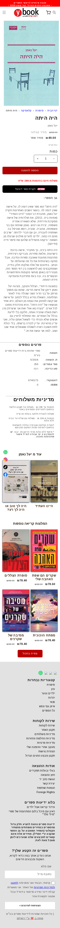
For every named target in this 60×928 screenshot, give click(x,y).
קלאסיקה (26, 110)
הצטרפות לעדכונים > (30, 905)
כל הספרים (48, 710)
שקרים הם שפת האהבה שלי (44, 577)
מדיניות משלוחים (44, 734)
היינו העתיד (44, 506)
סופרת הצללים (15, 575)
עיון (53, 689)
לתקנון (14, 882)
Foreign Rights (45, 792)
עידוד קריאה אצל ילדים (41, 807)
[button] (4, 12)
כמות (54, 151)
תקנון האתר (48, 729)
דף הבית (53, 110)
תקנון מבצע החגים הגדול (40, 755)
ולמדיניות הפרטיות (44, 887)
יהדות (51, 697)
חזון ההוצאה (48, 774)
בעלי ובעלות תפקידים (42, 770)
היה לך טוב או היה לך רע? (16, 507)
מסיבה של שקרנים (16, 637)
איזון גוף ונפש (47, 706)
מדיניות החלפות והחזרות (40, 738)
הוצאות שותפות (46, 787)
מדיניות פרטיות (46, 742)
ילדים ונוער (48, 693)
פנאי (52, 702)
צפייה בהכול (30, 653)
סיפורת (40, 110)
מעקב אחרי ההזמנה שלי (40, 747)
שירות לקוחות (47, 725)
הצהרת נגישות (46, 751)
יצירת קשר (49, 783)
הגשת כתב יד (47, 779)
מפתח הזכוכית (44, 635)
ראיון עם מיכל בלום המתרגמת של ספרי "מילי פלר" (32, 813)
